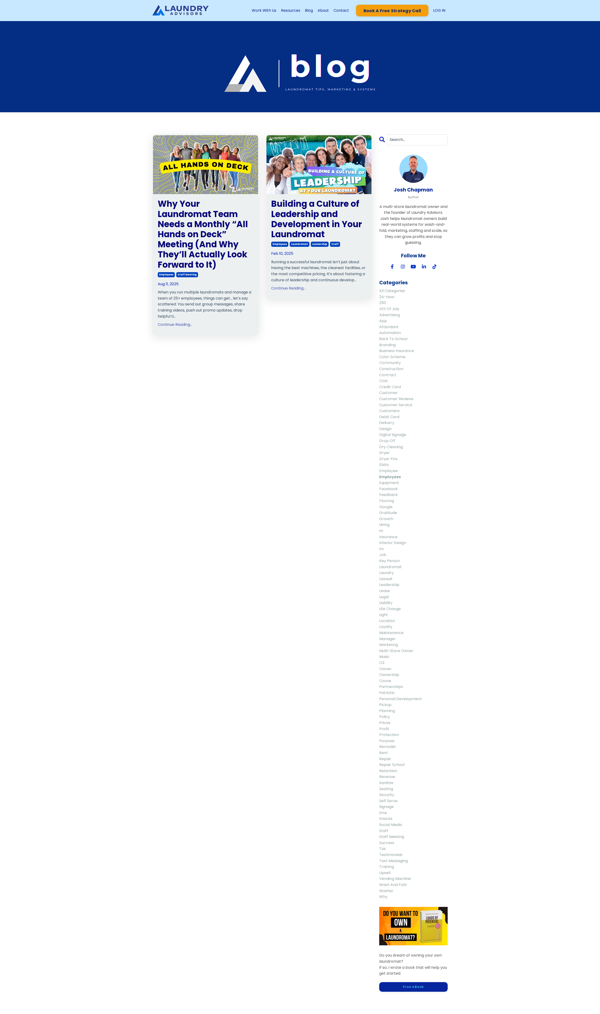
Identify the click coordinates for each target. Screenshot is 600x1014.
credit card (390, 387)
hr (381, 530)
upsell (384, 872)
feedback (388, 494)
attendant (388, 327)
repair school (392, 764)
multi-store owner (396, 650)
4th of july (389, 309)
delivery (386, 422)
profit (384, 729)
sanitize (386, 782)
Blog (309, 10)
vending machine (395, 878)
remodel (387, 746)
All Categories (392, 290)
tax (382, 848)
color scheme (392, 357)
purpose (386, 741)
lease (384, 590)
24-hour (387, 297)
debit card (389, 417)
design (385, 429)
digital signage (392, 434)
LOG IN (439, 10)
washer (386, 891)
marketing (388, 644)
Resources (290, 10)
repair (385, 759)
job (382, 554)
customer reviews (396, 399)
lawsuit (386, 579)
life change (390, 609)
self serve (388, 801)
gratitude (388, 512)
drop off (387, 440)
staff (335, 244)
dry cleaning (391, 447)
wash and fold (392, 884)
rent (383, 752)
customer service (395, 405)
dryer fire (388, 459)
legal (384, 597)
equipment (389, 482)
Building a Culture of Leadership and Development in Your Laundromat (316, 219)
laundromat (299, 244)
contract (387, 375)
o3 (381, 662)
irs (381, 549)
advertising (389, 315)
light (383, 614)
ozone (385, 681)
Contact (341, 10)
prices (384, 722)
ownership (389, 674)
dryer (384, 452)
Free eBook (413, 986)
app (383, 320)
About (323, 10)
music (384, 656)
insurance (388, 537)
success (386, 842)
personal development (400, 699)
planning (387, 711)
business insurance (396, 350)
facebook (388, 489)
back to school (393, 339)
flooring (386, 500)
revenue (387, 776)
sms (383, 812)
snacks (385, 818)
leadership (319, 244)
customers (389, 410)
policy (384, 716)
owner (385, 669)
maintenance (391, 632)
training (386, 866)
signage (386, 806)
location (387, 620)
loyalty (385, 626)
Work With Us (264, 10)
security (386, 794)
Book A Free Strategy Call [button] (392, 11)
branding (387, 345)
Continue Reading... (175, 324)
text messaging (393, 861)
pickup (385, 704)
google (386, 507)
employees (166, 274)
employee (388, 470)
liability (386, 602)
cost (383, 380)
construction (391, 369)
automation (390, 332)
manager (387, 639)
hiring (384, 524)
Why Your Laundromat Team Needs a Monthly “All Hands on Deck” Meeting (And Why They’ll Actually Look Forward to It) (203, 234)
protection (389, 734)
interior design (392, 542)
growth (386, 519)
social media (390, 824)
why (383, 896)
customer (388, 392)
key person (389, 560)
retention (388, 771)
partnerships (391, 686)
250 (382, 302)
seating (386, 789)
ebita (384, 464)
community (390, 362)
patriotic (387, 692)
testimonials (390, 854)
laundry (386, 572)
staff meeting (187, 274)
